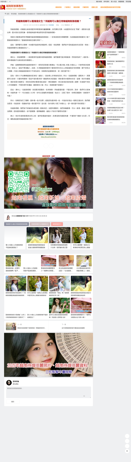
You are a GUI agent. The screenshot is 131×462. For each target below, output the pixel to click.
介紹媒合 (67, 7)
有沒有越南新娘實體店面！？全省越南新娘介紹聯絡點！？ (66, 270)
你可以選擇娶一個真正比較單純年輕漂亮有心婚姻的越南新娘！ (81, 247)
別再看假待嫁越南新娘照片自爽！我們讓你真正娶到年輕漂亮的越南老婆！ (59, 247)
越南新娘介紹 (20, 216)
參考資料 (106, 1)
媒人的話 (114, 1)
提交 (12, 401)
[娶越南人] (110, 32)
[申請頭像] (88, 382)
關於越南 (99, 1)
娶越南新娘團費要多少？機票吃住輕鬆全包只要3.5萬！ (48, 270)
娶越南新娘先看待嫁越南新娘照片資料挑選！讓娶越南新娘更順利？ (115, 73)
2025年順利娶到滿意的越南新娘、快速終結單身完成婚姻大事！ (116, 101)
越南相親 (76, 7)
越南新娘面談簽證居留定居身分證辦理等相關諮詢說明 (36, 247)
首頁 (8, 14)
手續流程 (85, 7)
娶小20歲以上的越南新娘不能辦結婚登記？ (30, 270)
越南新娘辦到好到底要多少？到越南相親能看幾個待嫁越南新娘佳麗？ (16, 295)
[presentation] (80, 258)
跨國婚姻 (121, 1)
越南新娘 (58, 7)
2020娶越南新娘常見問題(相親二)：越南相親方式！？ (83, 270)
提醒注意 (94, 7)
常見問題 (14, 14)
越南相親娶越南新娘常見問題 (110, 7)
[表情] (87, 396)
